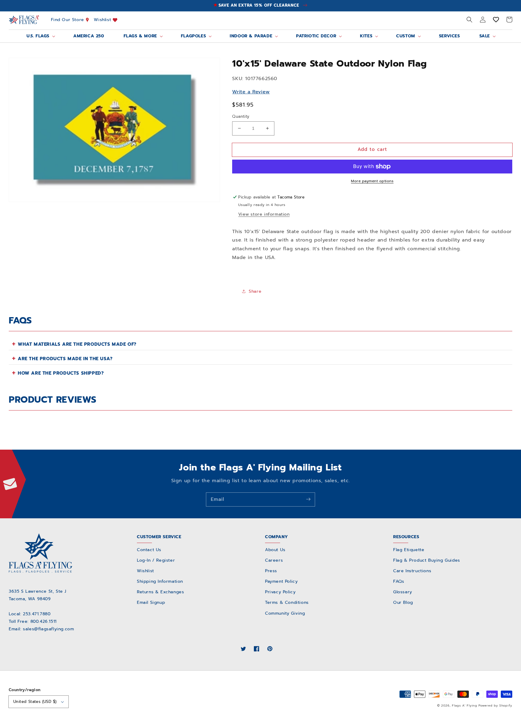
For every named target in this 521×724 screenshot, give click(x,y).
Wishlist (103, 20)
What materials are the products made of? (77, 344)
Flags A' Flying (464, 705)
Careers (274, 560)
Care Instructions (412, 571)
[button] (469, 19)
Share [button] (255, 291)
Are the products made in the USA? (65, 358)
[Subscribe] (308, 499)
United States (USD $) (34, 701)
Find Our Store (68, 20)
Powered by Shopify (495, 705)
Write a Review (251, 91)
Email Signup (151, 602)
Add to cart (372, 149)
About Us (275, 550)
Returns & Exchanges (160, 592)
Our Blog (403, 602)
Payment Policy (281, 581)
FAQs (398, 581)
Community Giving (285, 613)
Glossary (402, 592)
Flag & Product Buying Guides (426, 560)
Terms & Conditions (287, 602)
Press (271, 571)
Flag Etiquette (408, 550)
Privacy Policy (280, 592)
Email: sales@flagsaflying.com (41, 629)
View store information (263, 214)
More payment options (372, 181)
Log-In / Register (156, 560)
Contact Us (149, 550)
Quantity (240, 116)
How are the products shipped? (61, 373)
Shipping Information (160, 581)
